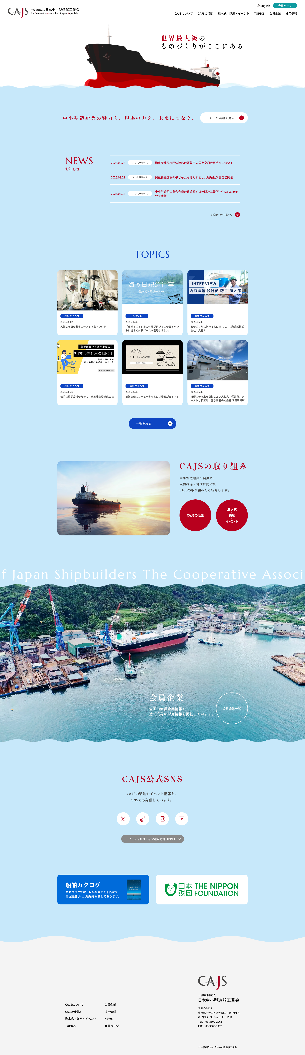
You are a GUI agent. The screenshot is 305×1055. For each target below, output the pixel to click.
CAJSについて (183, 13)
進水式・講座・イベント (233, 13)
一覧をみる (144, 424)
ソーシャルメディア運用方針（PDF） (152, 839)
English (265, 5)
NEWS (109, 1018)
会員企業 (275, 13)
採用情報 (291, 13)
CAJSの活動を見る (221, 118)
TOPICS (259, 13)
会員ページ (285, 5)
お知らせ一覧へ (221, 215)
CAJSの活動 (205, 13)
